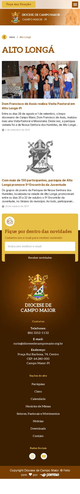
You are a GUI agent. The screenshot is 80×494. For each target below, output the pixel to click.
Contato (38, 436)
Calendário (38, 399)
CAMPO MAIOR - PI (34, 19)
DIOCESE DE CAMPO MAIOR (41, 14)
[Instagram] (32, 456)
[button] (75, 4)
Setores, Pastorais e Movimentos (38, 414)
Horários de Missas (38, 406)
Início (12, 37)
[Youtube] (44, 456)
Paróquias (38, 384)
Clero (38, 391)
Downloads (38, 428)
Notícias (38, 421)
